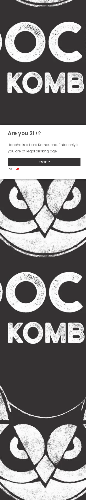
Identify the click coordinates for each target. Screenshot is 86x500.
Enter (44, 162)
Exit (16, 169)
